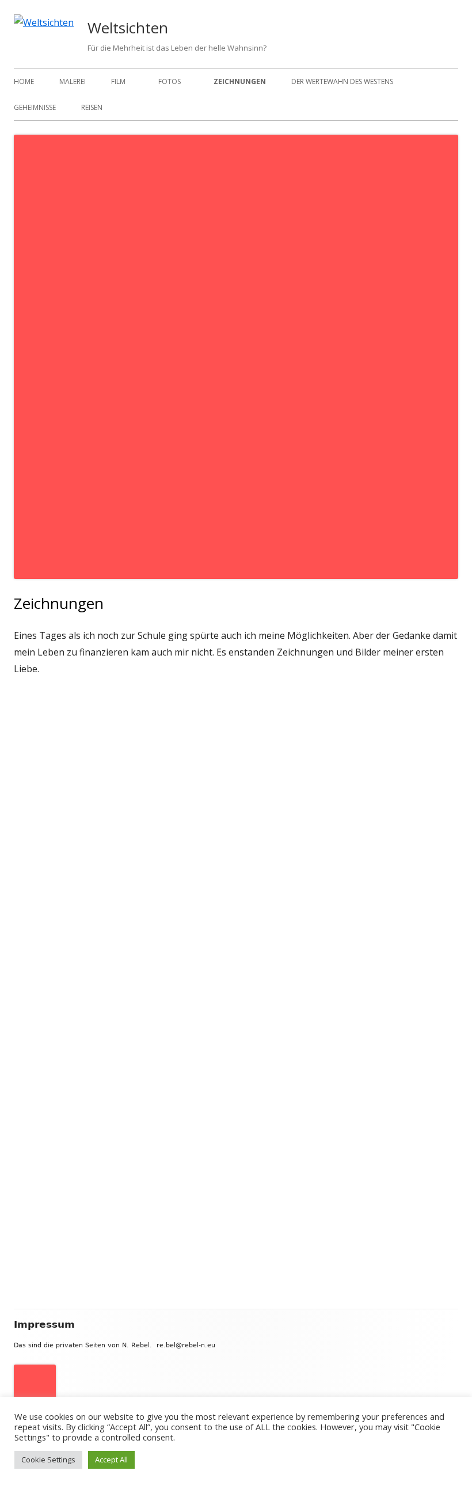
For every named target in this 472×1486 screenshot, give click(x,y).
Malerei (72, 81)
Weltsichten (127, 27)
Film (118, 81)
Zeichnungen (240, 81)
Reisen (91, 107)
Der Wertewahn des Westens (342, 81)
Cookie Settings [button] (48, 1459)
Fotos (169, 81)
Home (24, 81)
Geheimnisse (35, 107)
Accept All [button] (111, 1459)
